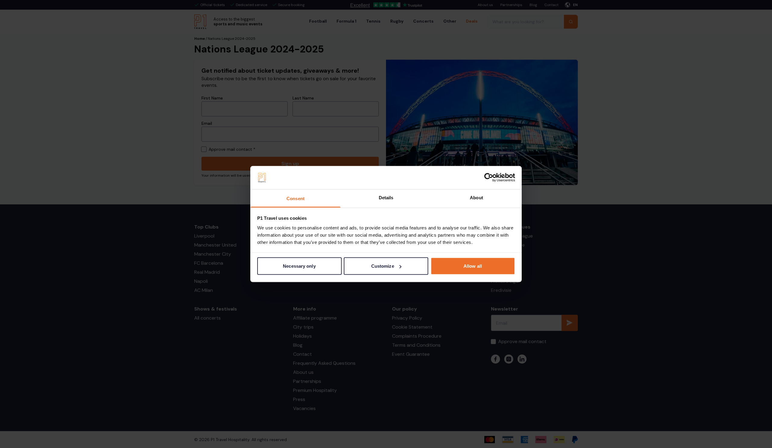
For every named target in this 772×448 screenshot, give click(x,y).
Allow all (473, 266)
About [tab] (476, 197)
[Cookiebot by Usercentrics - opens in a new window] (488, 177)
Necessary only (299, 266)
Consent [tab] (295, 198)
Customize (382, 266)
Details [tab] (386, 197)
